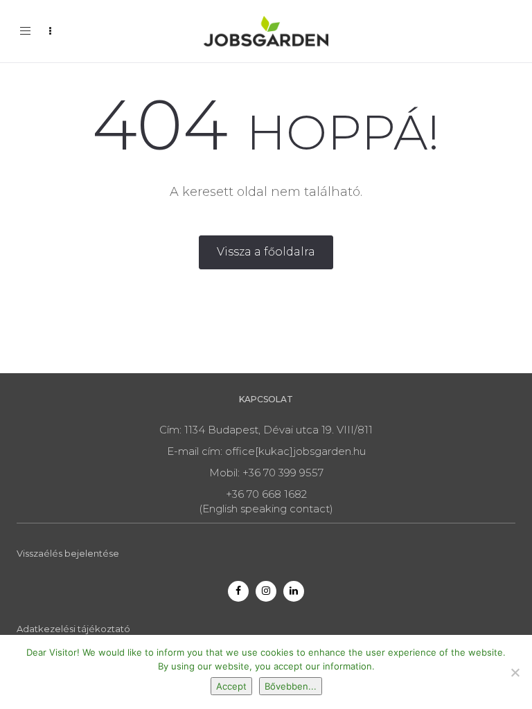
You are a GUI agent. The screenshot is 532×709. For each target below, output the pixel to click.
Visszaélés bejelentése (68, 553)
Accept (231, 686)
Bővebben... (291, 686)
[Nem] (515, 672)
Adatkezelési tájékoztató (73, 628)
